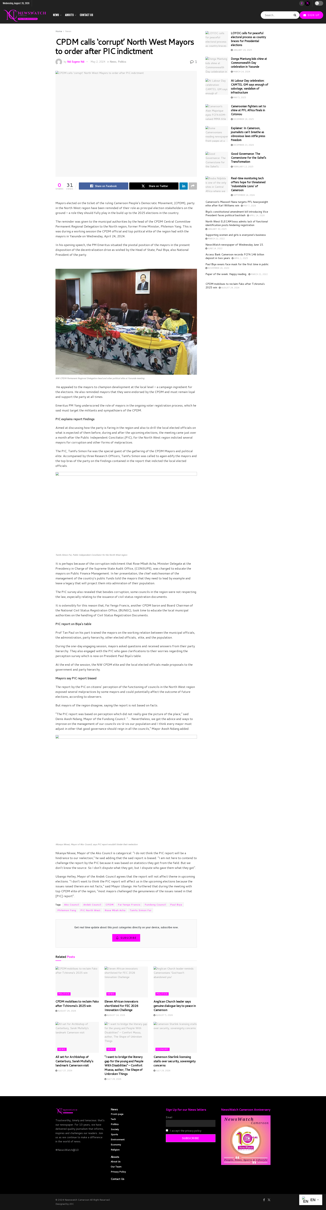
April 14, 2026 (257, 215)
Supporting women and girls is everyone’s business (235, 235)
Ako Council (71, 904)
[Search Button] (296, 15)
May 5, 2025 (239, 97)
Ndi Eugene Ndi (75, 61)
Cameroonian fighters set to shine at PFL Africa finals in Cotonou (248, 110)
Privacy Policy (118, 1171)
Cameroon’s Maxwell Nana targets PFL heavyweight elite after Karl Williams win (236, 204)
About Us (116, 1161)
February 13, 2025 (243, 166)
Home (58, 31)
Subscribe (128, 938)
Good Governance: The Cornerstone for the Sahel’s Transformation (248, 158)
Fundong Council (155, 904)
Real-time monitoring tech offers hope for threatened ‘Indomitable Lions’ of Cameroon (248, 184)
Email (169, 1117)
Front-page (117, 1114)
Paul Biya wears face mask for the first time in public (237, 264)
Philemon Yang (66, 910)
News (56, 15)
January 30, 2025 (217, 229)
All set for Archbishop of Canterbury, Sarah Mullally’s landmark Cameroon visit (74, 1061)
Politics (122, 61)
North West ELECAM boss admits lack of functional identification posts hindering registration (236, 223)
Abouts (69, 15)
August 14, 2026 (115, 1015)
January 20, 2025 (242, 49)
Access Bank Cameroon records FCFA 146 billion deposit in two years (234, 256)
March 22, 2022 (216, 238)
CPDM (109, 904)
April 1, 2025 (240, 258)
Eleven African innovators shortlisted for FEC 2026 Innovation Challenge (121, 1005)
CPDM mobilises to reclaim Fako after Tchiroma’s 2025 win (77, 1003)
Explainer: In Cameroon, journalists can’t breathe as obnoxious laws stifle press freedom (248, 134)
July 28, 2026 (113, 1079)
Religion (115, 1149)
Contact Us (86, 15)
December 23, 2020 (243, 144)
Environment (118, 1139)
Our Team (116, 1166)
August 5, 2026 (164, 1015)
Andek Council (92, 904)
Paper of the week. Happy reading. (226, 274)
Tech (113, 1119)
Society (115, 1129)
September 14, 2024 (244, 195)
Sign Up (313, 15)
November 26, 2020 (218, 268)
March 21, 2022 (259, 274)
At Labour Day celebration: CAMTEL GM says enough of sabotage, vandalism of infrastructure (249, 86)
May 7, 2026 (249, 205)
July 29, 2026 (162, 1070)
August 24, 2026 (66, 1010)
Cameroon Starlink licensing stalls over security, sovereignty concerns (174, 1061)
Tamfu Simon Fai (140, 910)
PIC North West (90, 910)
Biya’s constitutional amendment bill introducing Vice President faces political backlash (236, 213)
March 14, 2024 (241, 71)
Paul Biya (176, 904)
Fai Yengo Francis (129, 904)
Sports (114, 1134)
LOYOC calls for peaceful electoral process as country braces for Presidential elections (248, 39)
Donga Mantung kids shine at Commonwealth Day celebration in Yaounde (249, 63)
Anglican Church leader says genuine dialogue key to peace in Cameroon (175, 1005)
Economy (162, 1049)
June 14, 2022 (214, 248)
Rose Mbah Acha (115, 910)
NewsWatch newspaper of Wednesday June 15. (234, 245)
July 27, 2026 (64, 1070)
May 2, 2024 (98, 61)
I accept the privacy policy (185, 1131)
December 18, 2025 (243, 119)
